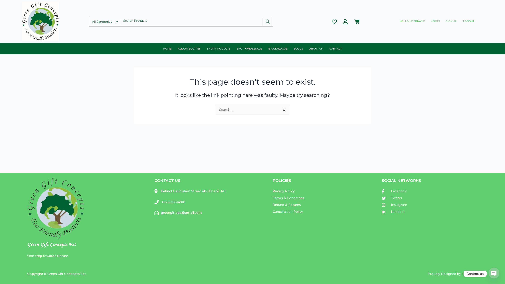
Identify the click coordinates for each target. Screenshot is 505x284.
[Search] (268, 22)
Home (167, 48)
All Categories (189, 48)
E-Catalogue (277, 48)
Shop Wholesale (249, 48)
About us (316, 48)
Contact (335, 48)
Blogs (298, 48)
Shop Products (218, 48)
